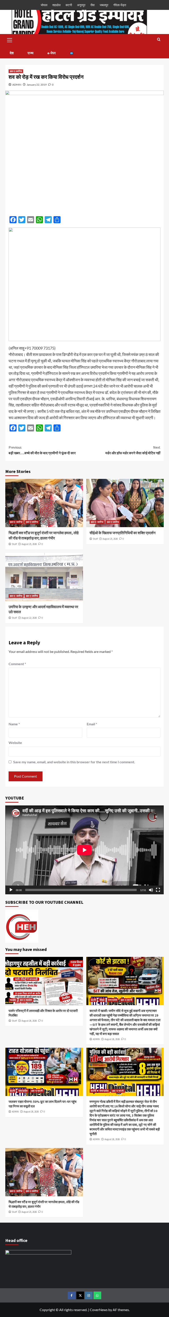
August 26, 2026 (29, 1020)
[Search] (159, 39)
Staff (14, 544)
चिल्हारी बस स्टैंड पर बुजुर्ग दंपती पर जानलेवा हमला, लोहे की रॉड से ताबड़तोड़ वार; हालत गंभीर (44, 535)
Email (92, 724)
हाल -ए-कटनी (126, 999)
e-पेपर (51, 53)
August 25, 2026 (29, 544)
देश (12, 53)
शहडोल (56, 5)
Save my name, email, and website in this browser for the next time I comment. (74, 762)
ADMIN (16, 84)
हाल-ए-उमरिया (16, 71)
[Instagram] (89, 1295)
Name (14, 724)
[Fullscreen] (158, 890)
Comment (17, 664)
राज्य (30, 53)
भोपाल (44, 5)
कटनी (69, 5)
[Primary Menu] (9, 39)
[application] (84, 849)
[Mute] (151, 890)
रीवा (92, 5)
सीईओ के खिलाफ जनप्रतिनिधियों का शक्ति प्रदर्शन (123, 532)
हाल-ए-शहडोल (26, 999)
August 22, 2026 (29, 617)
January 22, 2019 (37, 84)
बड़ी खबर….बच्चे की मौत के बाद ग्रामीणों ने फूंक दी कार (42, 450)
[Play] (11, 890)
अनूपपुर (81, 5)
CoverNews (99, 1310)
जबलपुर (104, 5)
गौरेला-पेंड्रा (119, 5)
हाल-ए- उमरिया (16, 521)
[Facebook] (71, 1295)
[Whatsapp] (97, 1295)
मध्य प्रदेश (112, 999)
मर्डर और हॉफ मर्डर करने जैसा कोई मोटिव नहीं (132, 450)
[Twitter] (80, 1295)
